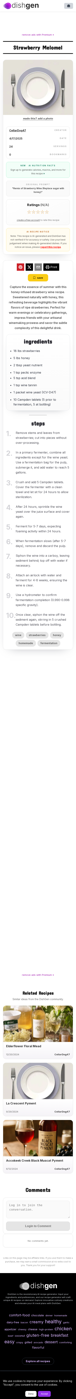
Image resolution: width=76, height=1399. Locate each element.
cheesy (22, 1329)
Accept (44, 1394)
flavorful (38, 1347)
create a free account (28, 220)
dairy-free (13, 1322)
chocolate (37, 1315)
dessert (51, 1342)
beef (10, 1335)
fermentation (48, 643)
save (40, 277)
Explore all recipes (38, 1361)
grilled (28, 1342)
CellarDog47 (17, 130)
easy (9, 1341)
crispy (19, 1342)
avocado (38, 1342)
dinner (49, 1315)
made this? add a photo (38, 118)
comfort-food (19, 1315)
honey (57, 635)
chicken (63, 1328)
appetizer (10, 1329)
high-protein (46, 1329)
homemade (26, 643)
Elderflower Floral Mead (23, 1046)
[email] (38, 267)
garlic (66, 1322)
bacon (24, 1322)
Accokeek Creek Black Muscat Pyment (34, 1160)
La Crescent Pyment (21, 1103)
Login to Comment (38, 1226)
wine (18, 635)
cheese (32, 1329)
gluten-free (37, 1335)
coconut (20, 1335)
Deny (31, 1394)
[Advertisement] (38, 23)
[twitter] (29, 267)
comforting (65, 1342)
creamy (37, 1321)
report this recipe (50, 247)
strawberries (37, 635)
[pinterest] (20, 267)
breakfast (59, 1335)
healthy (53, 1321)
